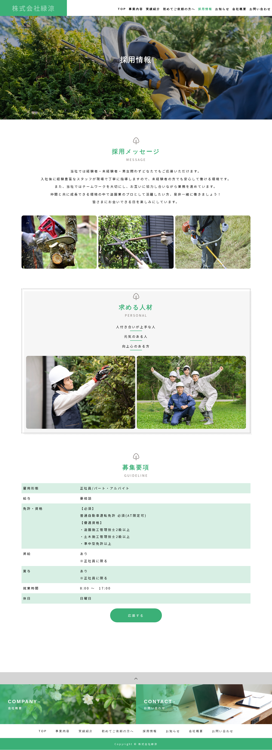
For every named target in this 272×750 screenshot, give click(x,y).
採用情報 (205, 9)
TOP (122, 9)
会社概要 (239, 9)
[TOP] (136, 678)
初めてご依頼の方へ (179, 9)
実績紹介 (153, 9)
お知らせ (222, 9)
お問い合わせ (260, 9)
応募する (136, 615)
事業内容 (136, 9)
